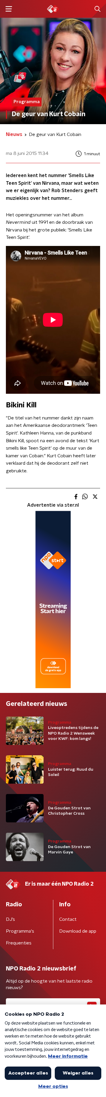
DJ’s (10, 919)
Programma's (20, 931)
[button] (8, 9)
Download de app (77, 931)
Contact (68, 919)
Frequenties (19, 943)
